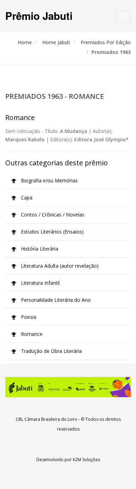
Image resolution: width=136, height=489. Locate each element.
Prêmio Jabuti (39, 15)
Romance (31, 334)
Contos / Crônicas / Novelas (52, 214)
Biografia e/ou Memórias (49, 180)
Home (25, 42)
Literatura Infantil (40, 282)
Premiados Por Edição (106, 42)
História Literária (39, 248)
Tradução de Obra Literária (51, 351)
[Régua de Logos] (68, 387)
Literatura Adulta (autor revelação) (59, 265)
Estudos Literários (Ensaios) (52, 231)
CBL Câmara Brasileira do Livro (46, 419)
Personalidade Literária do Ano (55, 300)
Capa (26, 197)
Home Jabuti (56, 42)
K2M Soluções (86, 460)
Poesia (28, 317)
